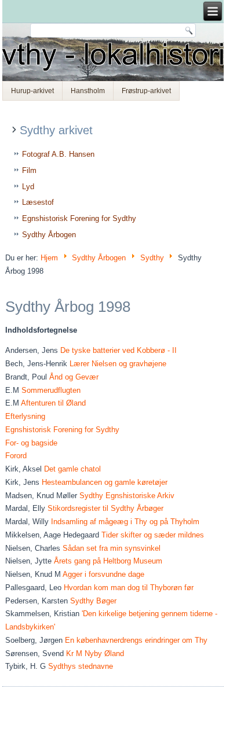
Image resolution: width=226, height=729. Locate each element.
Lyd (28, 186)
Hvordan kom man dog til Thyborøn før (129, 587)
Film (29, 170)
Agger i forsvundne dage (103, 574)
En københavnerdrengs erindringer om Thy (136, 640)
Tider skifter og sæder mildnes (152, 535)
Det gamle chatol (72, 469)
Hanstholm (88, 91)
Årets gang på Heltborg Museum (108, 561)
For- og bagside (31, 443)
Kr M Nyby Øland (95, 653)
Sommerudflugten (51, 390)
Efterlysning (25, 416)
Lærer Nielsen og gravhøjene (118, 363)
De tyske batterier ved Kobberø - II (118, 350)
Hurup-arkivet (32, 91)
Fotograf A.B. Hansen (58, 154)
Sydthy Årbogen (49, 234)
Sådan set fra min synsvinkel (112, 548)
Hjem (49, 257)
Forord (16, 455)
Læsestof (38, 202)
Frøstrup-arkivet (146, 91)
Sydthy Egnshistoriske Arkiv (126, 495)
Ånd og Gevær (74, 377)
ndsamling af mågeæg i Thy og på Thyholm (126, 521)
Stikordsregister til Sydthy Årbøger (105, 508)
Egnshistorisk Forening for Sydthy (79, 218)
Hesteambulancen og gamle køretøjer (104, 482)
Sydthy (152, 257)
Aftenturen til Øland (53, 403)
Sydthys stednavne (80, 666)
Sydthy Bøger (93, 601)
